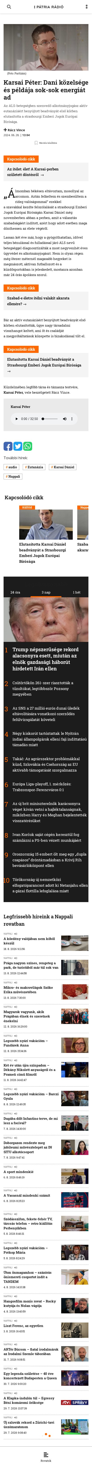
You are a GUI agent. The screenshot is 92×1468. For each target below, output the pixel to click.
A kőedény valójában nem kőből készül (29, 940)
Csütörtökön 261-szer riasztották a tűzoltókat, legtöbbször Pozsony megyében (43, 688)
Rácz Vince (16, 130)
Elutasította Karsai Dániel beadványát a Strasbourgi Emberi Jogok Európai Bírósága (44, 362)
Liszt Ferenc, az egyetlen (23, 1325)
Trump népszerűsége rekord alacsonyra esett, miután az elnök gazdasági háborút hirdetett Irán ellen (46, 659)
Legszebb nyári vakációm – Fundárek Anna (26, 1042)
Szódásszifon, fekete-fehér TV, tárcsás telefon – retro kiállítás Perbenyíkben (28, 1223)
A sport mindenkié (18, 1171)
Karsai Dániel (64, 467)
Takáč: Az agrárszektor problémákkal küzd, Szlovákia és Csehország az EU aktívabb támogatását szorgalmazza (46, 764)
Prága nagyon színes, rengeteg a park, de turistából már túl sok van (31, 965)
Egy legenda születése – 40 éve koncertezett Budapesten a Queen (30, 1375)
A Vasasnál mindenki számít (27, 1195)
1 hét (76, 592)
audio (12, 467)
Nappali (14, 476)
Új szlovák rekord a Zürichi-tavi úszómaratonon (29, 1424)
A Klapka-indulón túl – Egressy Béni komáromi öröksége (29, 1400)
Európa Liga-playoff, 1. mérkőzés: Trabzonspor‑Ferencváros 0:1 (42, 786)
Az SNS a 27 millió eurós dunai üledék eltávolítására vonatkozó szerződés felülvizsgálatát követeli (46, 714)
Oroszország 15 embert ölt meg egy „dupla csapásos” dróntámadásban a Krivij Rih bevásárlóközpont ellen (49, 860)
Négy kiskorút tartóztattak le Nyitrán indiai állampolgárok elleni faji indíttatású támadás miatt (50, 739)
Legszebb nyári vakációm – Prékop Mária (26, 1250)
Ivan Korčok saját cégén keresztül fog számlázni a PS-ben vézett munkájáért (47, 837)
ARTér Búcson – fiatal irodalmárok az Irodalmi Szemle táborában (31, 1351)
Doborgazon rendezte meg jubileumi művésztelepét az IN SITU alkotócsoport (28, 1147)
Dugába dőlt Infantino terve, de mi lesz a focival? (31, 1120)
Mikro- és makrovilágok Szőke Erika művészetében (28, 989)
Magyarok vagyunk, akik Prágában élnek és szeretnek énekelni (27, 1016)
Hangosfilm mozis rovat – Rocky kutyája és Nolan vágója (30, 1303)
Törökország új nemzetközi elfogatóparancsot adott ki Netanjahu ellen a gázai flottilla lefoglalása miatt (50, 885)
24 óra (15, 592)
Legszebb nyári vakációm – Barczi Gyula (31, 1096)
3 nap (46, 592)
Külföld (27, 507)
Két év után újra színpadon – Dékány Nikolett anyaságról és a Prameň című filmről (29, 1070)
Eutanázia (35, 467)
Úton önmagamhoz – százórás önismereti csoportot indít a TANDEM (28, 1277)
